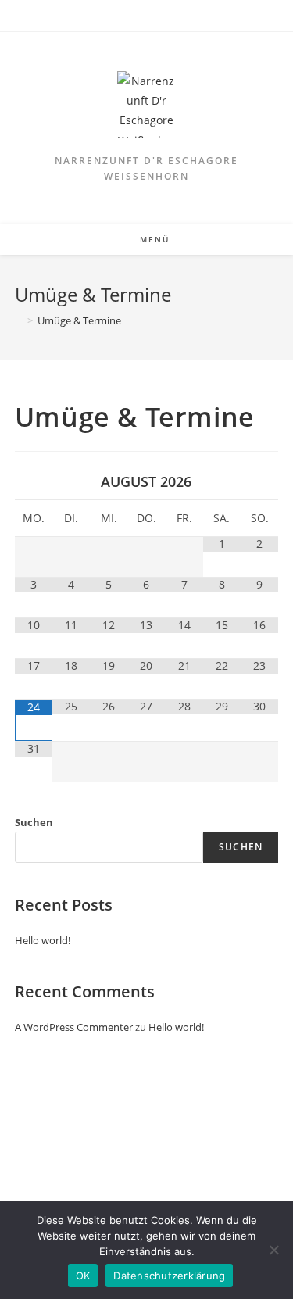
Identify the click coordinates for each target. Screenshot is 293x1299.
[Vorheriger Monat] (33, 481)
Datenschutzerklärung (169, 1275)
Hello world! (42, 940)
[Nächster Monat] (259, 481)
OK (83, 1275)
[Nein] (273, 1250)
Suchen (34, 822)
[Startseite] (19, 320)
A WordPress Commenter (74, 1027)
